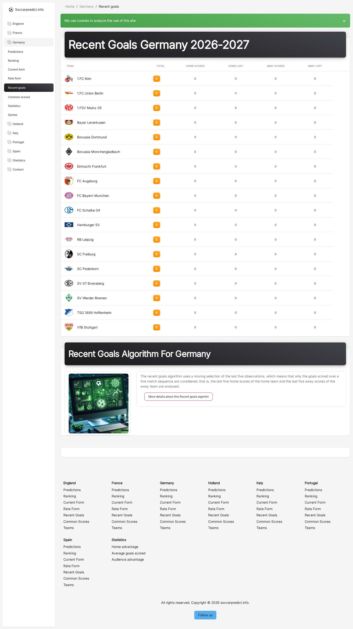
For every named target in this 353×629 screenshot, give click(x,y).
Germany (86, 6)
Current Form (73, 502)
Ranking (69, 496)
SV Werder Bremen (92, 298)
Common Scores (76, 521)
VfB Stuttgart (87, 327)
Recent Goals (73, 515)
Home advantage (125, 547)
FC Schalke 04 (88, 210)
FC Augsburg (87, 181)
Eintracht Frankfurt (91, 166)
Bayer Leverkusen (91, 122)
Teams (68, 528)
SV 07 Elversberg (90, 283)
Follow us (205, 615)
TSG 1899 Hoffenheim (94, 313)
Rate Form (71, 509)
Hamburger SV (88, 225)
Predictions (72, 490)
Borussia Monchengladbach (98, 152)
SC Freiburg (86, 254)
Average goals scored (128, 553)
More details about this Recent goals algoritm (178, 396)
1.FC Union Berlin (90, 93)
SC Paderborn (88, 269)
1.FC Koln (84, 78)
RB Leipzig (85, 239)
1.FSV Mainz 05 (89, 108)
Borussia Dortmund (92, 137)
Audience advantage (128, 559)
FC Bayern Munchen (93, 196)
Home (69, 6)
